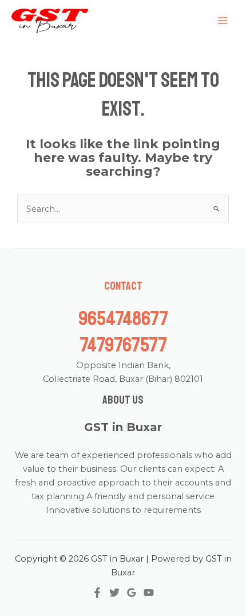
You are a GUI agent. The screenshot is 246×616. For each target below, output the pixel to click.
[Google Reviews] (131, 592)
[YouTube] (149, 592)
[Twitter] (114, 592)
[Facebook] (97, 592)
